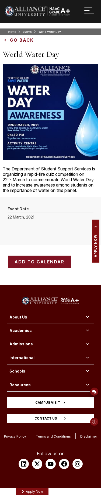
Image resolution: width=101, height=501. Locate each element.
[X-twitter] (37, 464)
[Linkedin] (24, 464)
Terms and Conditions (53, 436)
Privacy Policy (15, 436)
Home (12, 31)
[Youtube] (51, 464)
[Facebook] (64, 464)
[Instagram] (77, 464)
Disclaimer (88, 436)
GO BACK (22, 40)
